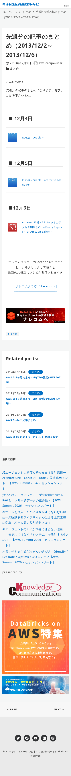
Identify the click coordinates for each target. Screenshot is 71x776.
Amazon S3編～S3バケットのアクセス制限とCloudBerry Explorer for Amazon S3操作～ (42, 227)
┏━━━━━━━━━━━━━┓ (35, 281)
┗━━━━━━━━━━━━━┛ (35, 291)
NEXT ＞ (59, 709)
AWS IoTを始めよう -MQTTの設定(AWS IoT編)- (33, 380)
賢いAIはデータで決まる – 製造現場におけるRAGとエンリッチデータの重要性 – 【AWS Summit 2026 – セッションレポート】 (32, 500)
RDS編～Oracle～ (33, 137)
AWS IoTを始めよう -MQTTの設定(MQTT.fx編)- (33, 401)
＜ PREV (12, 709)
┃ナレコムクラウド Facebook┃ (35, 286)
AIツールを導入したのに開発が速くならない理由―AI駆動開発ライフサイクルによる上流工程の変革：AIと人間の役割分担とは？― (34, 517)
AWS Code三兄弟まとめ (21, 420)
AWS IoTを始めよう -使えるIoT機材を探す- (32, 437)
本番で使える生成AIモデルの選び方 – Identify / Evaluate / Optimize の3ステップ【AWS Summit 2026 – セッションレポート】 (35, 557)
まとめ (14, 69)
